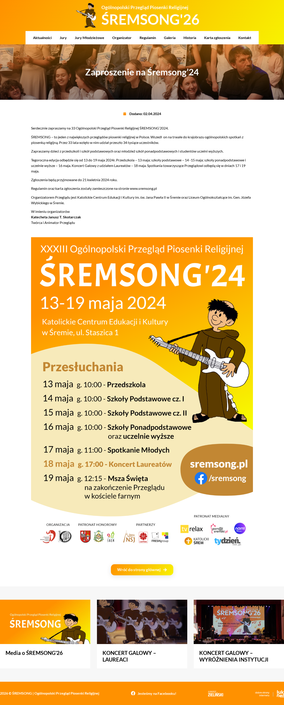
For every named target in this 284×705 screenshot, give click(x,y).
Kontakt (244, 37)
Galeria (170, 37)
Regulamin (148, 37)
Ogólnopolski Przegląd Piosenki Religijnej (144, 7)
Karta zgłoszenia (217, 37)
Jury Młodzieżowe (89, 37)
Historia (189, 37)
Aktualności (42, 37)
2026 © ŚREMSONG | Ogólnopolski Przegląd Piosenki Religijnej (49, 693)
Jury (63, 37)
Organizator (122, 37)
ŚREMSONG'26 (150, 19)
